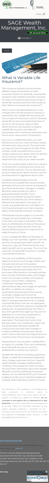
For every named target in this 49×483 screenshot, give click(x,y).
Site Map (4, 472)
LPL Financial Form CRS (11, 441)
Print (6, 50)
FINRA (17, 448)
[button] (40, 14)
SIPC (20, 448)
